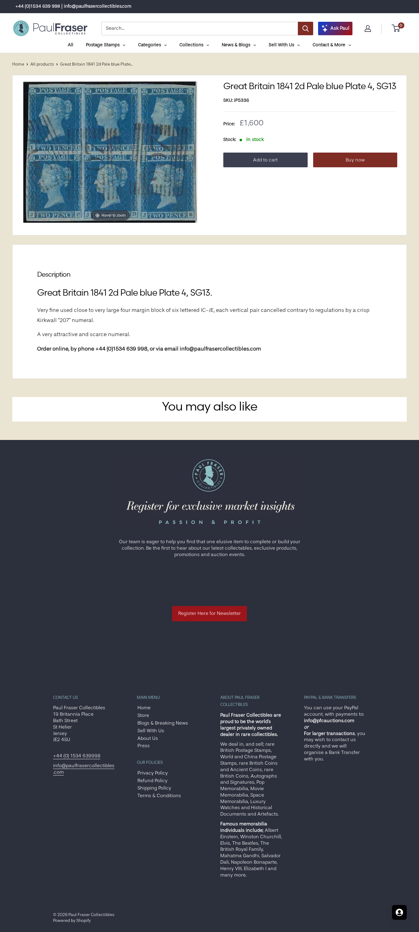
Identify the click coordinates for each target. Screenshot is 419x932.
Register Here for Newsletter (209, 613)
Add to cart (265, 160)
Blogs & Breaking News (162, 723)
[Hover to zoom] (110, 151)
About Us (147, 738)
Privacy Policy (152, 773)
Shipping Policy (154, 788)
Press (143, 745)
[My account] (368, 28)
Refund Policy (152, 780)
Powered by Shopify (72, 920)
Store (143, 715)
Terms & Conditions (159, 795)
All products (42, 64)
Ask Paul (339, 28)
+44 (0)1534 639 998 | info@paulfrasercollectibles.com (73, 6)
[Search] (305, 28)
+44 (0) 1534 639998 (76, 756)
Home (18, 64)
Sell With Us (150, 730)
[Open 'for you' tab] (399, 912)
